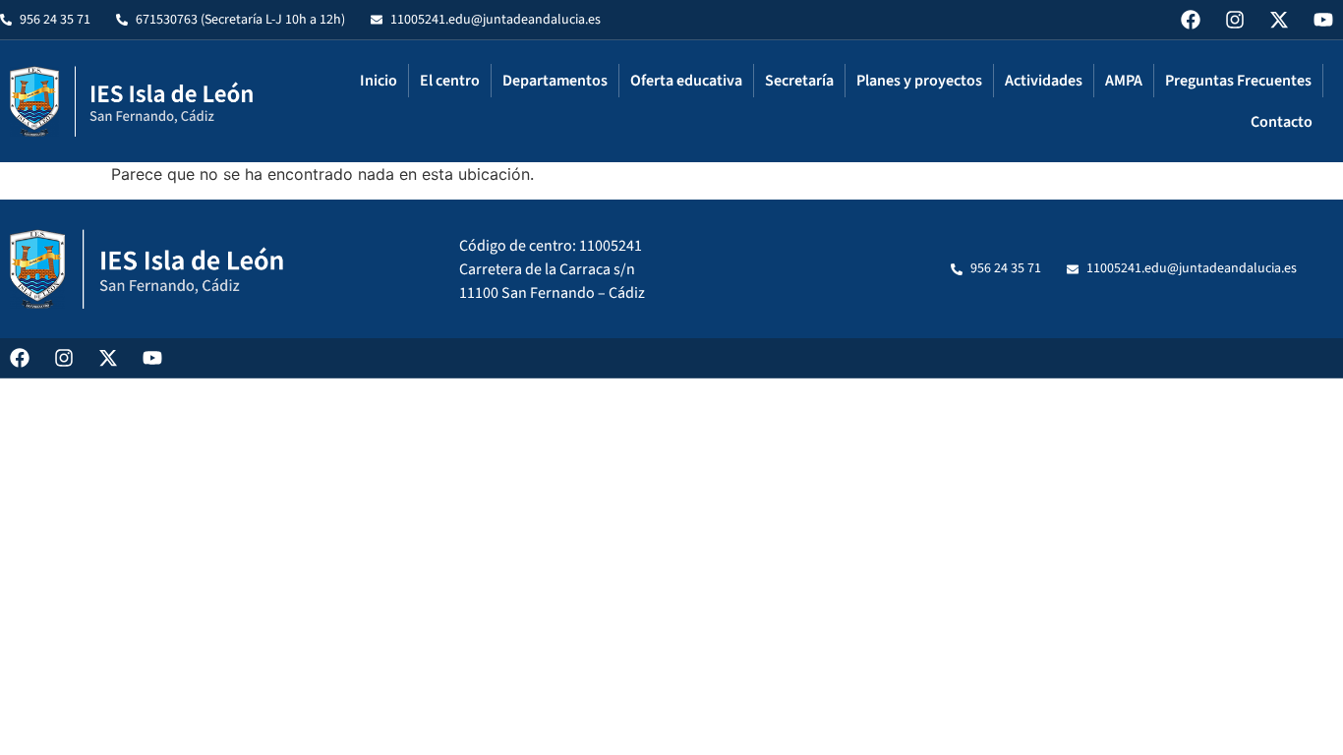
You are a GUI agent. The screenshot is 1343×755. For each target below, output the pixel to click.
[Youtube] (1323, 19)
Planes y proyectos (919, 80)
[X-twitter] (1279, 19)
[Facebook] (1190, 19)
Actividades (1043, 80)
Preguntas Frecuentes (1238, 80)
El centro (450, 80)
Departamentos (555, 80)
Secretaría (799, 80)
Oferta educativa (686, 80)
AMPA (1123, 80)
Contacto (1282, 122)
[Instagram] (1235, 19)
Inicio (378, 80)
